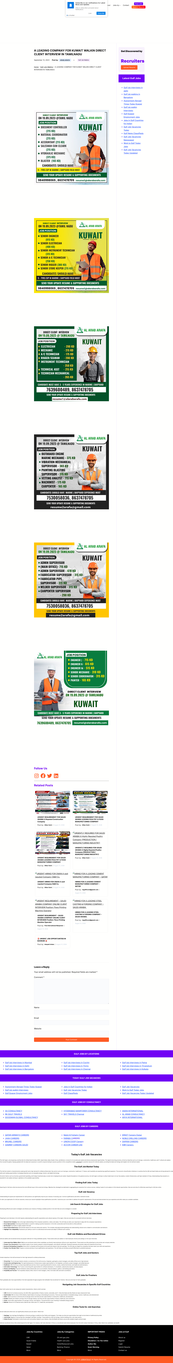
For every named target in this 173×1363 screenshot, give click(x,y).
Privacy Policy (93, 1337)
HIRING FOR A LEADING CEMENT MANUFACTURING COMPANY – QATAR (88, 884)
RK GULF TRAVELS (13, 1114)
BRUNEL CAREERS (13, 1141)
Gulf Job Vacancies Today (75, 1090)
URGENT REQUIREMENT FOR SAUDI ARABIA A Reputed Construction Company (51, 819)
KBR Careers (127, 1145)
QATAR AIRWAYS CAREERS (17, 1135)
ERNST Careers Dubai (132, 1135)
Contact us (122, 1350)
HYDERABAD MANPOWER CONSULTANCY (83, 1111)
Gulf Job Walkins (83, 60)
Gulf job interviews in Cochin (76, 1062)
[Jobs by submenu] (119, 5)
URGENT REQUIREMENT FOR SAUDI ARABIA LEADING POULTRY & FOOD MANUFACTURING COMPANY (89, 819)
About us (121, 1337)
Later (90, 13)
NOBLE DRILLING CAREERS (134, 1138)
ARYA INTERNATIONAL (132, 1117)
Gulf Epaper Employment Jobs (18, 1093)
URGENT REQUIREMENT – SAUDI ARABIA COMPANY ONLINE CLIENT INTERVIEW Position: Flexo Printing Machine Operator (51, 918)
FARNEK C (68, 1138)
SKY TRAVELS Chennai (74, 1114)
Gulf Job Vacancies (130, 1087)
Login (120, 1344)
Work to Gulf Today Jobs (133, 1090)
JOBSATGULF (86, 1359)
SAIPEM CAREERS (130, 1141)
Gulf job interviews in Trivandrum (137, 1066)
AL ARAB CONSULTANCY (133, 1114)
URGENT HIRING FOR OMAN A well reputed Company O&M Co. (51, 883)
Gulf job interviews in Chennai (77, 1069)
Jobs (137, 117)
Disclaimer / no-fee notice (98, 1341)
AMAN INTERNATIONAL (132, 1111)
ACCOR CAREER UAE (73, 1145)
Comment (39, 977)
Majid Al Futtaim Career (74, 1135)
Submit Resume (138, 7)
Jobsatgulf (79, 1162)
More (28, 1350)
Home (36, 67)
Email (36, 1018)
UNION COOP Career (73, 1141)
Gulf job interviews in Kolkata (135, 1069)
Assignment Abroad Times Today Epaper (23, 1087)
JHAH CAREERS (12, 1138)
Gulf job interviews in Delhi (17, 1066)
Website (37, 1028)
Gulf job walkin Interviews (16, 1090)
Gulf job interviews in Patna (134, 1062)
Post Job (138, 4)
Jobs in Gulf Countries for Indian (78, 1087)
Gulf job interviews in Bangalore (19, 1069)
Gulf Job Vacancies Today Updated (138, 1093)
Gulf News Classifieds (133, 133)
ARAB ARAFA (65, 60)
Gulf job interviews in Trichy (76, 1066)
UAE (28, 1337)
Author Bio (92, 1344)
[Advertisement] (86, 26)
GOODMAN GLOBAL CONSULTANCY (21, 1117)
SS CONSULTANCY (13, 1111)
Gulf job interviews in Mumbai (18, 1062)
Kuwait (28, 1344)
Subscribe (101, 13)
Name (36, 1007)
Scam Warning (93, 1347)
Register (121, 1341)
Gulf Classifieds (71, 1093)
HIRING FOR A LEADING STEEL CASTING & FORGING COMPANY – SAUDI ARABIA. (88, 914)
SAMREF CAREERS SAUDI (16, 1145)
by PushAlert (71, 15)
